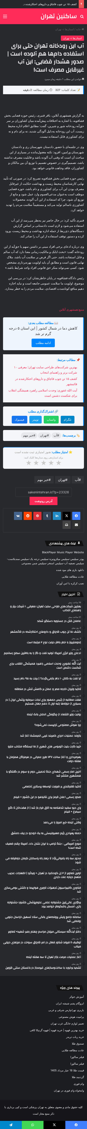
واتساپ (51, 419)
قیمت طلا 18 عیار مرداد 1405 (67, 1070)
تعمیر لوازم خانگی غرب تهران (67, 1023)
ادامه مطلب (43, 343)
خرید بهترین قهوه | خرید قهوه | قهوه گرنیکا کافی (57, 1030)
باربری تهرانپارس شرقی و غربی (66, 1010)
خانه (79, 29)
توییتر (35, 419)
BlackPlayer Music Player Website (63, 552)
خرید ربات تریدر (75, 1036)
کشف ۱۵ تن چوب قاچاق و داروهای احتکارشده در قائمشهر (44, 4)
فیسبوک (19, 419)
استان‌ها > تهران (64, 29)
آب (77, 480)
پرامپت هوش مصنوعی (71, 1016)
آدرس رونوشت (43, 501)
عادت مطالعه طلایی (73, 576)
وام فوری (79, 1083)
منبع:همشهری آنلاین (71, 309)
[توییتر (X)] (67, 516)
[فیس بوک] (76, 516)
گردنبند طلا (78, 1077)
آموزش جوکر (76, 996)
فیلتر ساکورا (77, 1057)
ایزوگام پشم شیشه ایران (70, 1003)
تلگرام (67, 419)
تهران (61, 480)
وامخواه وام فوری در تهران (69, 1090)
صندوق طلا (78, 1043)
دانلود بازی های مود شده (70, 570)
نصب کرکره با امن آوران (70, 583)
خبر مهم (43, 480)
